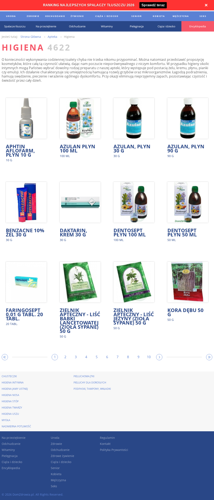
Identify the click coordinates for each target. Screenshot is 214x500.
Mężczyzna (58, 480)
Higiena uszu (10, 414)
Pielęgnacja (10, 456)
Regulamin (107, 438)
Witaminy (8, 450)
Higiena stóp (10, 401)
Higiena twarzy (12, 407)
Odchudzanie (11, 444)
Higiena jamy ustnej (15, 389)
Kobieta (56, 474)
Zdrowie (56, 444)
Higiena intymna (13, 382)
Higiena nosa (10, 395)
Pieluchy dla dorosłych (90, 382)
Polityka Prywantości (114, 450)
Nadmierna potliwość (16, 426)
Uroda (55, 438)
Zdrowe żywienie (62, 456)
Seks (54, 486)
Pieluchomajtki (84, 376)
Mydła (6, 420)
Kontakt (105, 444)
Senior (55, 468)
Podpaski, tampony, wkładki (92, 389)
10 (149, 357)
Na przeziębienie (13, 438)
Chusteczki (9, 376)
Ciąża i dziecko (12, 462)
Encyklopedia (11, 468)
